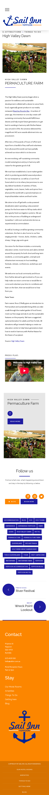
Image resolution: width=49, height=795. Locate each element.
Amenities (9, 691)
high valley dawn (24, 531)
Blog (7, 703)
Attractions (13, 32)
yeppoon (39, 560)
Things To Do (32, 32)
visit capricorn (38, 555)
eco (30, 520)
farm (41, 526)
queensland (17, 543)
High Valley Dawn (17, 341)
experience (10, 526)
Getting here (10, 699)
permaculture (14, 537)
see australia (31, 543)
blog (24, 520)
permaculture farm (32, 537)
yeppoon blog (37, 566)
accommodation (11, 520)
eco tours (40, 520)
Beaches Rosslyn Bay (21, 111)
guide (11, 531)
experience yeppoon (26, 526)
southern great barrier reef (24, 549)
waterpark (10, 560)
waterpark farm (25, 560)
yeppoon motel (24, 572)
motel (37, 531)
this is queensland (12, 555)
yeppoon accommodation (17, 566)
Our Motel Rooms (13, 687)
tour (25, 555)
